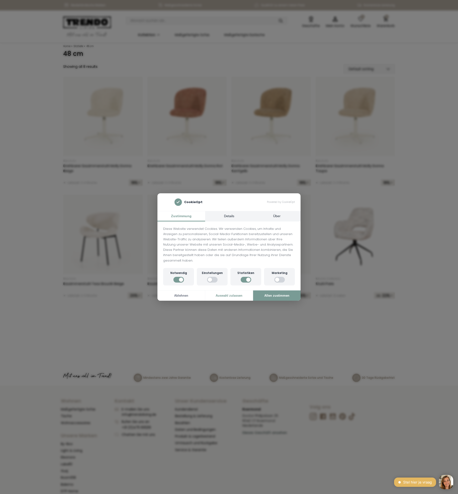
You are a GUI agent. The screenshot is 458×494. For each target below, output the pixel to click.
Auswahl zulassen (229, 295)
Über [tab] (277, 216)
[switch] (178, 280)
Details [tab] (229, 216)
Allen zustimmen (276, 295)
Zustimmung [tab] (181, 216)
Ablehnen (181, 295)
